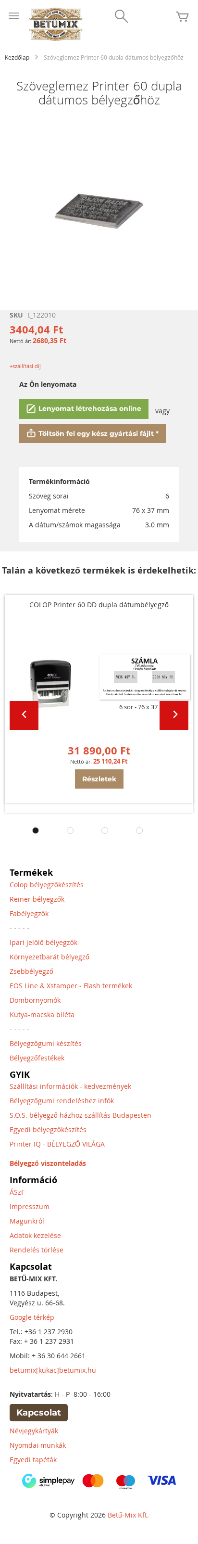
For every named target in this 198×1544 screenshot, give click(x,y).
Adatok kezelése (35, 1235)
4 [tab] (139, 830)
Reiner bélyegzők (37, 899)
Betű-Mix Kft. (128, 1514)
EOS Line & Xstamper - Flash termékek (71, 985)
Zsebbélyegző (31, 971)
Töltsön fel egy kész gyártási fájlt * (98, 433)
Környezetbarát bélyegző (49, 956)
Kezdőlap (17, 57)
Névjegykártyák (34, 1430)
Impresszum (30, 1206)
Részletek (99, 779)
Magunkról (27, 1220)
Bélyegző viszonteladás (48, 1163)
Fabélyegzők (29, 913)
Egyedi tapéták (33, 1459)
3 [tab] (104, 830)
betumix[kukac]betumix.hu (53, 1370)
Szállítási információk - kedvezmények (70, 1086)
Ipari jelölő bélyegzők (43, 942)
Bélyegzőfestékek (37, 1057)
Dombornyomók (35, 1000)
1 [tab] (35, 830)
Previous (24, 715)
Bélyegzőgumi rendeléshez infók (62, 1100)
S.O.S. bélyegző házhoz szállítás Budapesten (80, 1115)
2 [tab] (70, 830)
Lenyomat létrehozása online (89, 408)
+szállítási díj (25, 366)
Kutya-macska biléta (42, 1014)
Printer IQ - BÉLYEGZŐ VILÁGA (57, 1143)
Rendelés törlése (36, 1249)
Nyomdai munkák (38, 1445)
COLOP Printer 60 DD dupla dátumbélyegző (99, 604)
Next (174, 715)
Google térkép (32, 1317)
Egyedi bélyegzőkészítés (48, 1129)
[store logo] (55, 24)
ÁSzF (17, 1192)
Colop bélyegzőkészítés (47, 884)
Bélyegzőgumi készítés (46, 1043)
